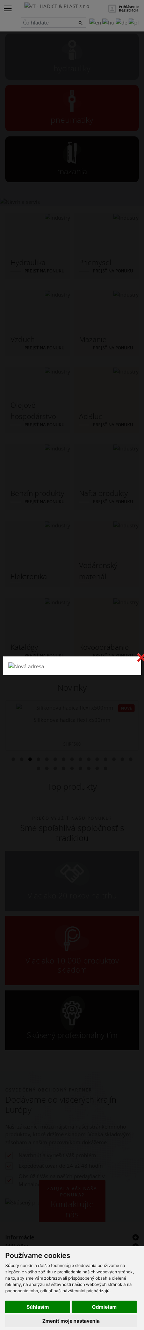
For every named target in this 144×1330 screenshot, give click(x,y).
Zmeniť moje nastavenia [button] (71, 1321)
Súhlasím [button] (38, 1307)
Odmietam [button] (104, 1307)
